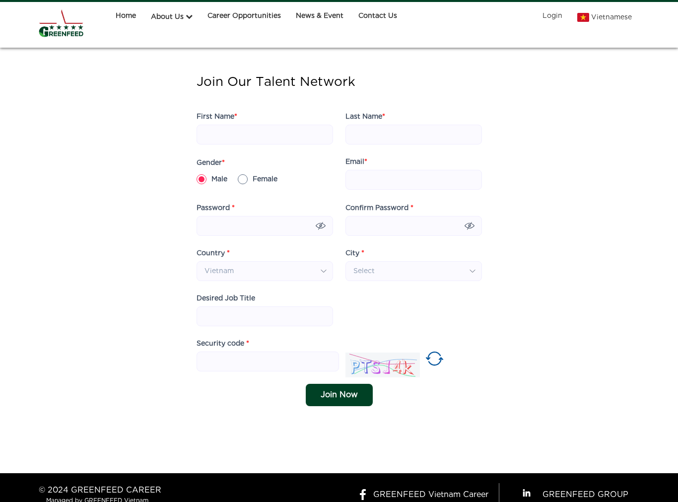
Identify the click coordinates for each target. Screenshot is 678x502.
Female (265, 179)
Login (552, 16)
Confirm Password (379, 208)
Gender (211, 163)
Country (213, 253)
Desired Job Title (226, 298)
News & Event (319, 16)
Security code (223, 344)
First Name (217, 117)
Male (219, 179)
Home (126, 16)
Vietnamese (611, 17)
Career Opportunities (244, 16)
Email (356, 162)
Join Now (339, 395)
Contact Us (377, 16)
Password (216, 208)
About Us (167, 17)
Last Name (365, 117)
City (354, 253)
